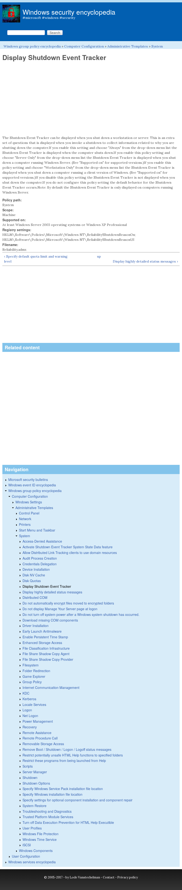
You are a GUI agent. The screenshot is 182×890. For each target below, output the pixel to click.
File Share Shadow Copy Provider (48, 659)
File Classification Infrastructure (46, 648)
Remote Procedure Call (40, 738)
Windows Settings (28, 502)
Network (25, 518)
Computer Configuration (84, 46)
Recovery (30, 727)
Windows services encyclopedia (32, 862)
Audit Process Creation (40, 558)
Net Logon (30, 715)
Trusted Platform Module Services (48, 816)
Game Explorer (34, 676)
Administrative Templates (127, 46)
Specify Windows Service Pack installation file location (63, 788)
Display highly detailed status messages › (145, 261)
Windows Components (36, 850)
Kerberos (29, 698)
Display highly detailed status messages (52, 592)
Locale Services (34, 704)
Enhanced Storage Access (42, 642)
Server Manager (35, 771)
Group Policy (32, 681)
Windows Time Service (40, 839)
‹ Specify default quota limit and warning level (36, 259)
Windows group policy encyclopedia (32, 46)
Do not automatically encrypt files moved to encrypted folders (68, 603)
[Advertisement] (91, 98)
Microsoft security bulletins (28, 479)
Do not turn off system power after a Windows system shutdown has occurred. (81, 614)
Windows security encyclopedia (69, 12)
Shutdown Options (36, 783)
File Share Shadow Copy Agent (46, 653)
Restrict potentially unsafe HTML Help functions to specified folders (73, 755)
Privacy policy (127, 877)
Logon (27, 710)
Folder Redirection (36, 670)
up (99, 256)
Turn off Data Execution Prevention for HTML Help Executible (68, 822)
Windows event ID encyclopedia (32, 485)
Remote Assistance (37, 732)
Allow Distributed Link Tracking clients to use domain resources (70, 552)
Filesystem (31, 665)
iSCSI (27, 844)
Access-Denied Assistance (42, 541)
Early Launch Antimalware (42, 631)
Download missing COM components (50, 620)
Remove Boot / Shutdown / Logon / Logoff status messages (67, 749)
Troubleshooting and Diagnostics (47, 811)
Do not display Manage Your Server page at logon (60, 608)
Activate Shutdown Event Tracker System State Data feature (68, 546)
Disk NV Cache (34, 575)
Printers (25, 524)
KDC (26, 693)
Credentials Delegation (40, 564)
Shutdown (30, 777)
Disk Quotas (32, 580)
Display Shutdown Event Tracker (47, 586)
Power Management (38, 721)
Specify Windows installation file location (52, 794)
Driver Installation (36, 625)
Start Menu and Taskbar (37, 530)
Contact (108, 877)
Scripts (28, 766)
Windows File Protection (41, 833)
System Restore (34, 805)
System (157, 46)
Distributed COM (35, 597)
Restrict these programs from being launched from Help (64, 760)
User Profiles (32, 828)
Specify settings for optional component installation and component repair (77, 800)
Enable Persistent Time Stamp (45, 637)
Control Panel (29, 513)
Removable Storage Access (43, 743)
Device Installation (36, 569)
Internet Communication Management (51, 687)
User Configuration (26, 856)
